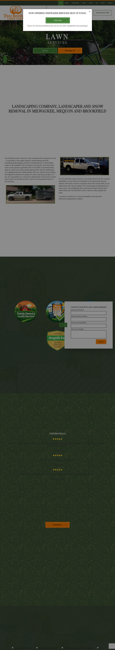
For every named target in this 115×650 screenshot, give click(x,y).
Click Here (58, 20)
